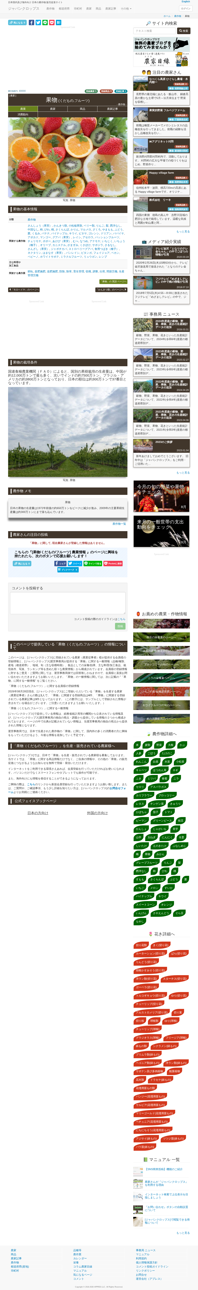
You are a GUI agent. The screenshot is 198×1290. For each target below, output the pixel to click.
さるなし (110, 245)
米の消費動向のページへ (161, 718)
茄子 (155, 812)
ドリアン (106, 233)
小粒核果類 (75, 225)
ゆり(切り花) (179, 995)
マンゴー (45, 237)
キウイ (73, 233)
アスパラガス (158, 786)
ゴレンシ (93, 233)
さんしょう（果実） (40, 225)
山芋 (138, 837)
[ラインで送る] (45, 22)
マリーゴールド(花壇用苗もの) (154, 1113)
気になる (19, 22)
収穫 (88, 271)
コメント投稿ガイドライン (152, 1266)
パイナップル (59, 233)
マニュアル (80, 1270)
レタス (140, 803)
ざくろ (97, 229)
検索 (185, 30)
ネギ (175, 770)
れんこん (141, 761)
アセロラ (88, 237)
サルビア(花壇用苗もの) (150, 1104)
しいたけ (141, 845)
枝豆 (180, 820)
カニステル (59, 245)
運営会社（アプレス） (149, 1278)
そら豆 (179, 913)
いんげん (141, 913)
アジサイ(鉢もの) (146, 1138)
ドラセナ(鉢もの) (160, 1079)
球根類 (154, 1020)
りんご (100, 225)
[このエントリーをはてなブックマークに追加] (58, 22)
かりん (75, 229)
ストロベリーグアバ (81, 248)
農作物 (50, 8)
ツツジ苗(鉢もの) (173, 1138)
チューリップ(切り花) (149, 1003)
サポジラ (97, 245)
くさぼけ (85, 245)
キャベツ (141, 770)
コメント (78, 1278)
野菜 (159, 744)
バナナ (46, 233)
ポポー (47, 241)
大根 (170, 744)
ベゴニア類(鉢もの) (148, 1062)
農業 (23, 108)
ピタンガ (86, 252)
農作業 (77, 1254)
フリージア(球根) (176, 1037)
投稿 (120, 626)
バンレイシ (72, 252)
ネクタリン (34, 252)
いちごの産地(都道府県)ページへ (161, 691)
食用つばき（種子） (107, 248)
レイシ (77, 237)
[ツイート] (38, 22)
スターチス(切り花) (175, 978)
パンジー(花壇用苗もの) (150, 1096)
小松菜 (180, 761)
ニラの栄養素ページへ (161, 678)
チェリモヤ (34, 241)
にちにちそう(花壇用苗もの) (153, 1130)
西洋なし (115, 225)
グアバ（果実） (61, 237)
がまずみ (72, 245)
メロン (154, 887)
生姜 (181, 837)
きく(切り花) (160, 945)
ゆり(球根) (171, 1020)
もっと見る (183, 231)
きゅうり (175, 803)
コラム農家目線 (82, 1266)
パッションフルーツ (107, 237)
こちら (121, 619)
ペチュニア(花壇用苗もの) (152, 1121)
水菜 (167, 761)
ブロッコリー (166, 795)
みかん (160, 854)
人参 (138, 753)
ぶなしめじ (179, 845)
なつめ (84, 241)
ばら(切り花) (179, 953)
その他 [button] (125, 8)
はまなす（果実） (53, 252)
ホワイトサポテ (49, 256)
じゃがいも (159, 828)
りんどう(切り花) (146, 962)
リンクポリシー (145, 1270)
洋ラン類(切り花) (146, 978)
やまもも (107, 229)
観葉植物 (174, 1071)
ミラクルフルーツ (71, 256)
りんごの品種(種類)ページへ (161, 623)
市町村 (78, 8)
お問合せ (141, 1274)
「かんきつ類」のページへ (110, 289)
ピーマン (141, 820)
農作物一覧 (119, 523)
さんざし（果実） (38, 248)
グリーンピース (162, 820)
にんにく (167, 837)
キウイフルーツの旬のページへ (161, 705)
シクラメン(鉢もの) (165, 1046)
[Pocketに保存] (52, 22)
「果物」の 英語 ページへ (113, 281)
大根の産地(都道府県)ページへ (161, 650)
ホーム (167, 16)
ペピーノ (33, 256)
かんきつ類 (60, 225)
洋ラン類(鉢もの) (176, 1062)
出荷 (102, 271)
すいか (169, 887)
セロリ (140, 786)
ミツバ (152, 778)
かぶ (182, 744)
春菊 (164, 778)
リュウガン (90, 256)
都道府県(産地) (20, 1266)
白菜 (155, 761)
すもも (140, 879)
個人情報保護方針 (147, 1262)
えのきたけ (159, 845)
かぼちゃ (141, 812)
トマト (169, 812)
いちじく (107, 241)
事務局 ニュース (146, 1250)
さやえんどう (161, 913)
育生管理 (78, 271)
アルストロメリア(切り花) (152, 1012)
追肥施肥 (52, 271)
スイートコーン (145, 904)
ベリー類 (89, 225)
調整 (95, 271)
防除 (62, 271)
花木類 (140, 1079)
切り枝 (140, 1020)
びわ (47, 229)
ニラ (176, 778)
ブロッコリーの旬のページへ (161, 664)
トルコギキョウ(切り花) (150, 995)
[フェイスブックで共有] (31, 22)
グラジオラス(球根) (148, 1037)
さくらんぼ (62, 229)
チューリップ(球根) (148, 1029)
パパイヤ (118, 233)
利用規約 (141, 1258)
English (186, 1)
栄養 (76, 1262)
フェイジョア (101, 252)
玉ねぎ (152, 837)
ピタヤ (83, 233)
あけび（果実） (61, 241)
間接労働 (112, 271)
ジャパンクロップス (23, 8)
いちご (140, 887)
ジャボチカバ (59, 248)
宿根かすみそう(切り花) (150, 970)
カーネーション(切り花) (150, 953)
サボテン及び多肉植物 (149, 1071)
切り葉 (178, 1012)
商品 (98, 8)
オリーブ (45, 245)
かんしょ (141, 828)
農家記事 (110, 8)
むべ (75, 241)
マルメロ (85, 229)
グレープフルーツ (147, 862)
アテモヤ (95, 241)
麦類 (147, 744)
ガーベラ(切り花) (146, 987)
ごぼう (152, 753)
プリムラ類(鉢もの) (148, 1054)
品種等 (77, 1250)
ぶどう (119, 229)
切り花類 (141, 945)
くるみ (36, 233)
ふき (138, 778)
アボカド (33, 237)
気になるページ (82, 1274)
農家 (89, 8)
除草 (69, 271)
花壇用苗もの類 (145, 1088)
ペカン (115, 252)
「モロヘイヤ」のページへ (25, 289)
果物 (147, 854)
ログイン (185, 8)
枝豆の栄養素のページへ (161, 637)
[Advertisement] (67, 56)
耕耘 (30, 271)
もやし (140, 921)
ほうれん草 (159, 770)
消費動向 (23, 114)
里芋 (175, 828)
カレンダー (80, 1258)
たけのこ (167, 753)
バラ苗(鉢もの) (145, 1146)
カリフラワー (144, 795)
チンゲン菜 (157, 803)
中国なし (33, 229)
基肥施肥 (40, 271)
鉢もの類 (141, 1046)
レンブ (103, 256)
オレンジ (166, 904)
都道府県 (64, 8)
